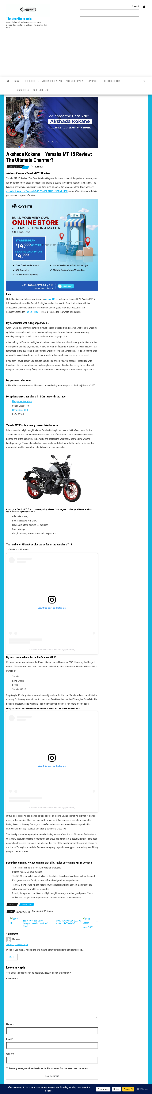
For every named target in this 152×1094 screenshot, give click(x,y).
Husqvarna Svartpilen (22, 401)
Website (10, 1053)
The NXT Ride (31, 312)
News (17, 81)
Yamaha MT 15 (23, 911)
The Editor (38, 167)
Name (10, 1024)
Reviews (92, 81)
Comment (12, 978)
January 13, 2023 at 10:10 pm (17, 945)
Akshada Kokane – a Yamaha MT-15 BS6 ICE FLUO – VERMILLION (37, 191)
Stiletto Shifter (110, 81)
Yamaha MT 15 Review (42, 911)
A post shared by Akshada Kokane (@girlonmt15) (52, 649)
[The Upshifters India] (8, 81)
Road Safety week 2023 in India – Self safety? (68, 922)
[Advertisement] (76, 52)
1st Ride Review (74, 81)
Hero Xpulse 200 (20, 410)
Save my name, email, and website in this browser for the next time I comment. (49, 1068)
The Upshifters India (18, 19)
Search (135, 6)
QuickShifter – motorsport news (43, 81)
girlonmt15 (50, 299)
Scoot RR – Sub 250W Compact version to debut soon (35, 923)
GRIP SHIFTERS (41, 90)
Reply (12, 957)
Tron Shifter (21, 90)
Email (9, 1039)
